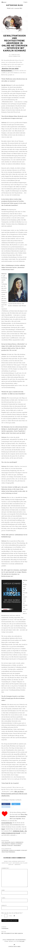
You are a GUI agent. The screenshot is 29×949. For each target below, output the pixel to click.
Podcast (10, 845)
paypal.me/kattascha (6, 822)
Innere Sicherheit (16, 844)
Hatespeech (6, 844)
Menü (4, 2)
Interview (5, 850)
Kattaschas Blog (14, 5)
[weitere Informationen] (12, 807)
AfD (3, 842)
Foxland (21, 941)
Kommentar (5, 868)
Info (26, 2)
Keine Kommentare (14, 56)
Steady (3, 829)
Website (4, 905)
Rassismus (17, 845)
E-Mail (3, 897)
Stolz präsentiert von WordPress (14, 939)
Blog (13, 842)
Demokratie (19, 842)
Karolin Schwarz (15, 850)
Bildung (8, 842)
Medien (4, 845)
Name (3, 890)
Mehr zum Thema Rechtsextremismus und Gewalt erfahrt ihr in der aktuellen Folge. (14, 793)
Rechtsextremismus (8, 852)
